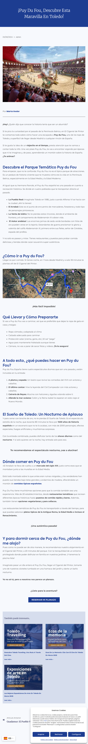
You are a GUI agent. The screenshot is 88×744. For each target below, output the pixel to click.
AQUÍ (45, 721)
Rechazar (59, 734)
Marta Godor (13, 111)
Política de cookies (47, 740)
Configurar (76, 734)
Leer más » (8, 659)
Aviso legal (73, 740)
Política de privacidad (61, 740)
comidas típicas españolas (28, 483)
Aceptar (41, 734)
